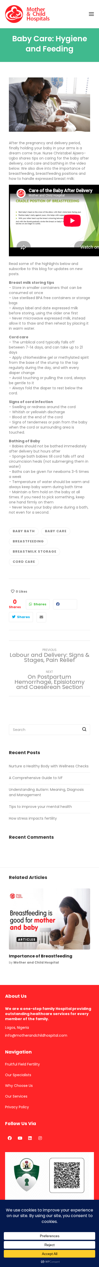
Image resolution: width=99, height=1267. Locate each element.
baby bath (24, 531)
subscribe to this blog (28, 268)
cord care (24, 561)
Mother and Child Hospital (36, 962)
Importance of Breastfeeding (40, 956)
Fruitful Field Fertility (22, 1064)
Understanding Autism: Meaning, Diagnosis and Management (46, 792)
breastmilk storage (34, 551)
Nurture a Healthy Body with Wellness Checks (49, 766)
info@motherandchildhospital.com (36, 1035)
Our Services (16, 1096)
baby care (56, 531)
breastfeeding (28, 541)
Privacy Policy (17, 1107)
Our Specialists (18, 1074)
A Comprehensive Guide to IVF (36, 777)
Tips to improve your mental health (40, 806)
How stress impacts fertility (33, 818)
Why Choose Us (19, 1085)
